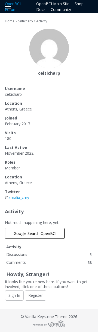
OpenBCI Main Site (52, 3)
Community (61, 9)
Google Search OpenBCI (35, 233)
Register (35, 295)
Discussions (49, 254)
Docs (40, 9)
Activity (14, 246)
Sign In (14, 295)
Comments (49, 262)
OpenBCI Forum (13, 6)
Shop (79, 3)
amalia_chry (18, 197)
